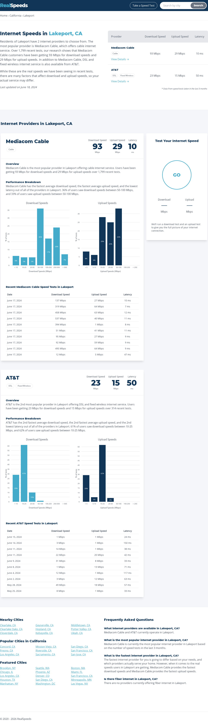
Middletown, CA (80, 625)
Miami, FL (76, 672)
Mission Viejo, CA (46, 646)
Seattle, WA (42, 668)
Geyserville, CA (44, 625)
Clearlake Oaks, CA (11, 629)
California (15, 15)
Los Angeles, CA (9, 654)
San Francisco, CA (81, 650)
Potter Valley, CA (81, 629)
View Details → (120, 59)
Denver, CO (42, 676)
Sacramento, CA (45, 654)
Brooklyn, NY (8, 668)
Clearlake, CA (8, 625)
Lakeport (28, 15)
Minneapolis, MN (81, 680)
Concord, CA (7, 646)
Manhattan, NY (9, 683)
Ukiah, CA (77, 633)
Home (3, 15)
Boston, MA (78, 668)
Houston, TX (7, 680)
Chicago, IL (6, 672)
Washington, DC (45, 683)
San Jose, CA (78, 654)
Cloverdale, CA (9, 633)
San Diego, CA (79, 646)
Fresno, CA (6, 650)
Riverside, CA (43, 650)
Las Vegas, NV (79, 683)
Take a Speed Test (144, 5)
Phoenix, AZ (43, 672)
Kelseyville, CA (44, 633)
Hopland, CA (43, 629)
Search (198, 5)
